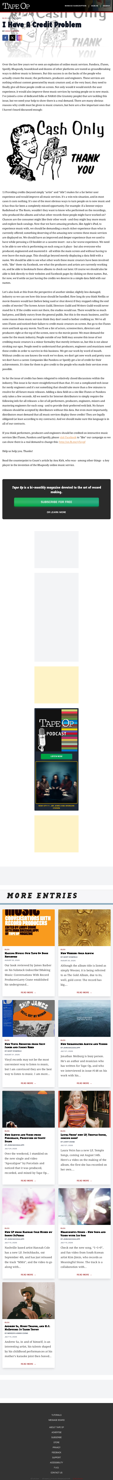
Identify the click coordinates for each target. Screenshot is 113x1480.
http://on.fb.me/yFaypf (72, 442)
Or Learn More (56, 512)
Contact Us (56, 1473)
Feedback (56, 1452)
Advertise (57, 1432)
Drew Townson (12, 31)
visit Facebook (68, 437)
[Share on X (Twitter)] (12, 38)
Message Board (57, 1420)
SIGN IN (94, 6)
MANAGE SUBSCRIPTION (75, 6)
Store (56, 1442)
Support (56, 1457)
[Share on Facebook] (5, 38)
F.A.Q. (56, 1468)
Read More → (28, 992)
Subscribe (56, 1437)
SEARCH (106, 6)
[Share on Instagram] (19, 38)
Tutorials (56, 1415)
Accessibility (56, 1462)
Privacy (56, 1447)
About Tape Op (56, 1427)
